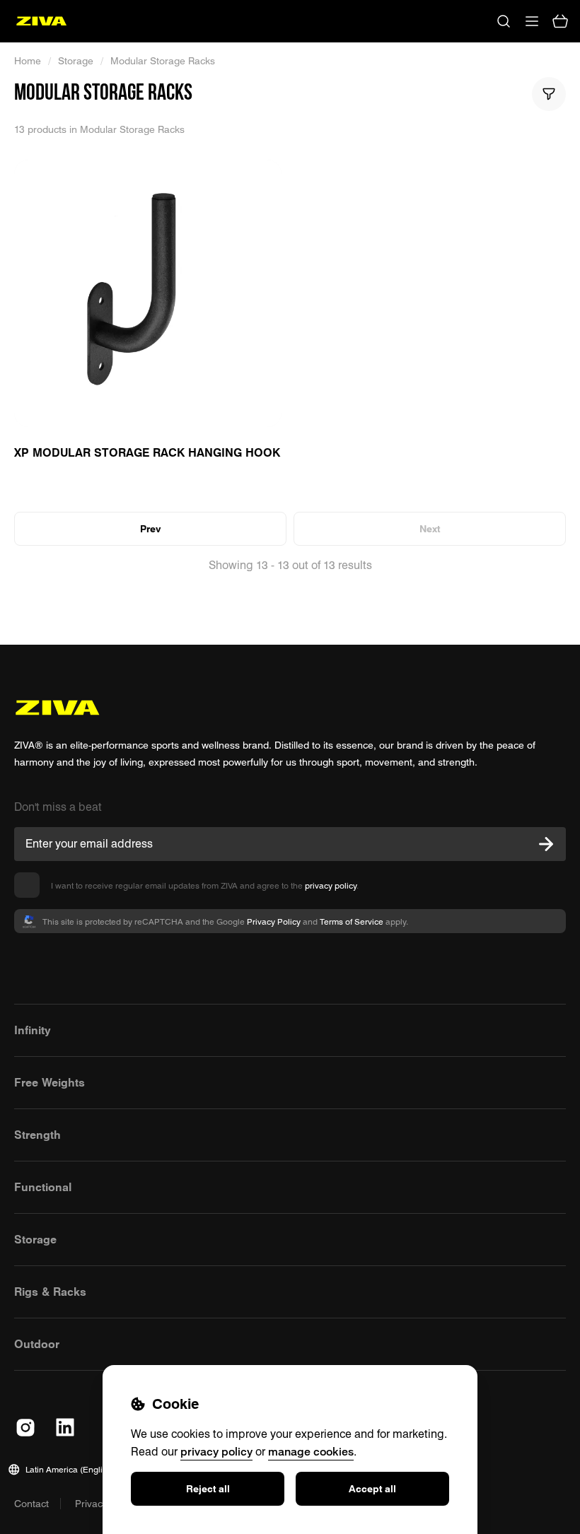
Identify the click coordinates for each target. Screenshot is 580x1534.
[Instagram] (25, 1427)
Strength (37, 1135)
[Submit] (546, 844)
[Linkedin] (65, 1427)
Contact (31, 1503)
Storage (75, 60)
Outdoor (36, 1344)
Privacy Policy (274, 921)
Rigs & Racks (50, 1291)
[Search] (503, 21)
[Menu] (532, 21)
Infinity (32, 1030)
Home (27, 60)
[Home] (41, 21)
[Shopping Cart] (560, 21)
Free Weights (49, 1082)
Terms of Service (351, 921)
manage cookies (311, 1451)
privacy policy (330, 885)
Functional (42, 1187)
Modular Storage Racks (162, 60)
